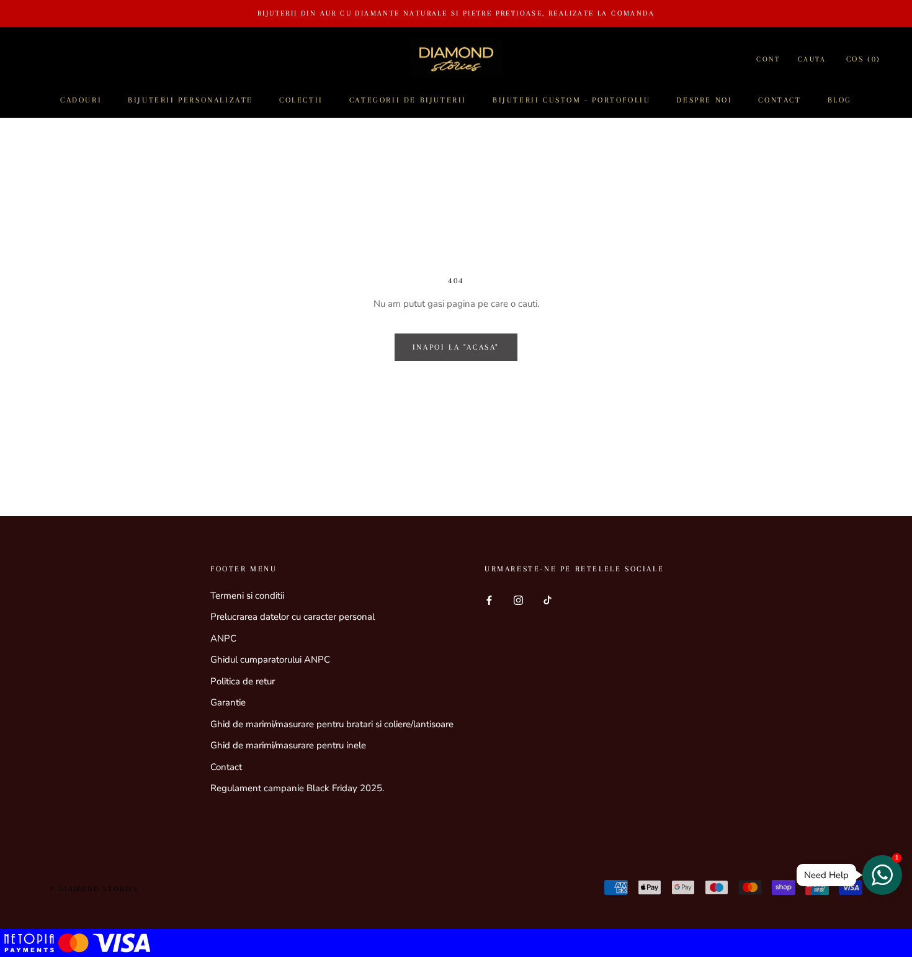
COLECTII (301, 100)
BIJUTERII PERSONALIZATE (190, 100)
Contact (779, 100)
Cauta (812, 59)
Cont (768, 59)
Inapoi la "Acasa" (456, 347)
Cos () (863, 59)
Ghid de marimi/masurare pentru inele (288, 745)
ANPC (223, 638)
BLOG (840, 100)
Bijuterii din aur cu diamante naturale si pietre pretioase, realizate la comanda (456, 13)
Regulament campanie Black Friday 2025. (297, 788)
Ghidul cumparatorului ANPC (270, 659)
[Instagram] (518, 600)
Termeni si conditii (247, 595)
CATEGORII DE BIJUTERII (408, 100)
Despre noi (704, 100)
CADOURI (81, 100)
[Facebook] (489, 600)
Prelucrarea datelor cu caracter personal (292, 616)
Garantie (228, 702)
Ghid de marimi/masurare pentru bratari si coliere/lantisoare (332, 724)
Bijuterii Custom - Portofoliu (571, 100)
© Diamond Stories (94, 889)
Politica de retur (242, 681)
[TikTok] (547, 600)
